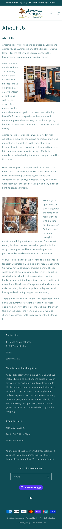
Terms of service (39, 523)
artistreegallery (19, 518)
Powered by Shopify (34, 518)
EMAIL (9, 352)
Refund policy (49, 518)
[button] (3, 13)
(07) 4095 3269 (13, 358)
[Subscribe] (48, 476)
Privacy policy (24, 523)
